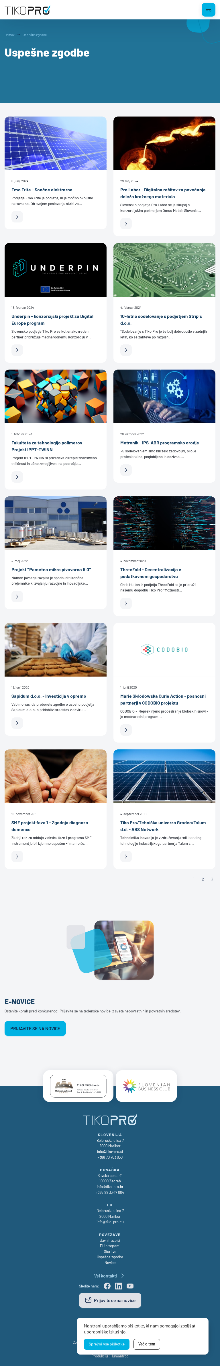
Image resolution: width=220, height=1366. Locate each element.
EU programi (110, 1245)
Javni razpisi (110, 1240)
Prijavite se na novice (35, 1028)
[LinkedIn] (118, 1286)
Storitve (110, 1251)
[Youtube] (130, 1286)
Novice (110, 1262)
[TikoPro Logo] (27, 10)
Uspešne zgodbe (110, 1257)
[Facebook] (107, 1286)
